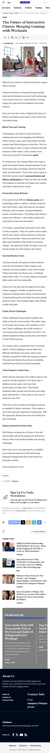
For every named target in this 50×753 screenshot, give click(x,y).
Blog (18, 571)
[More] (27, 37)
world (35, 155)
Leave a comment (39, 531)
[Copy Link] (19, 37)
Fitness (15, 481)
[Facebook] (13, 735)
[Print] (23, 37)
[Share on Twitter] (12, 37)
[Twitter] (17, 735)
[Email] (16, 37)
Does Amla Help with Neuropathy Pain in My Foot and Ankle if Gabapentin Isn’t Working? (19, 632)
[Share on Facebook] (8, 37)
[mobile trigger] (4, 2)
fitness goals (33, 200)
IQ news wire (9, 43)
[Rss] (26, 735)
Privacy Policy (20, 511)
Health (4, 17)
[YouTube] (21, 735)
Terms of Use (27, 508)
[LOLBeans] (25, 2)
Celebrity (20, 554)
